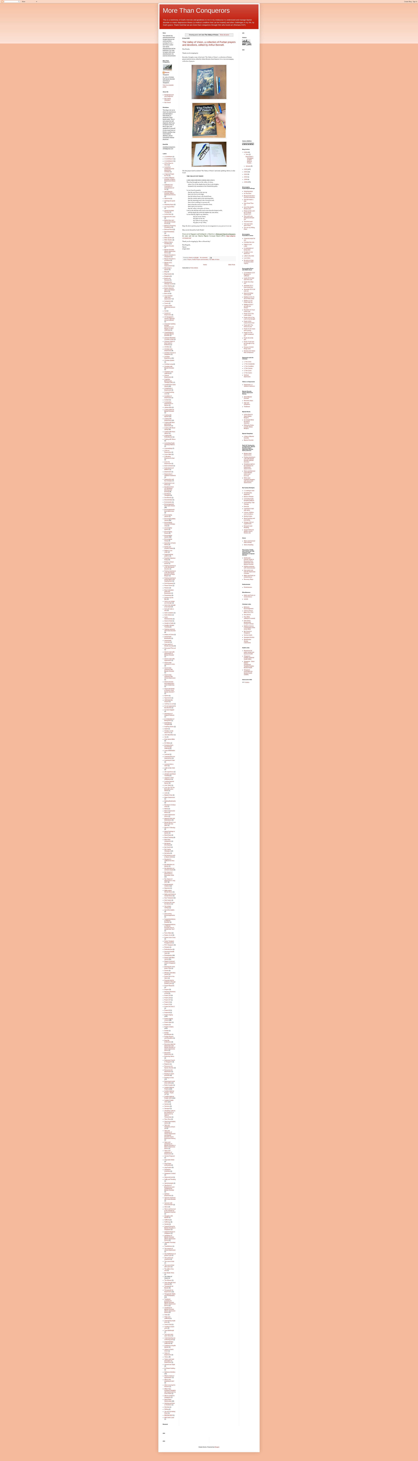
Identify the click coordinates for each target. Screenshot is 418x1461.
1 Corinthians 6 (168, 161)
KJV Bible (167, 743)
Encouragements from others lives (169, 510)
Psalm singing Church (168, 1019)
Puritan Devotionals (167, 1033)
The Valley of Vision (214, 259)
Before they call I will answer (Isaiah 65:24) (169, 222)
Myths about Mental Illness (168, 891)
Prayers (189, 259)
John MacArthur (169, 735)
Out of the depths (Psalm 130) (249, 207)
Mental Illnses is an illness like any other (170, 824)
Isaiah (166, 729)
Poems (166, 970)
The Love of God (169, 1261)
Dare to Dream (168, 466)
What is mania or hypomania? (169, 1376)
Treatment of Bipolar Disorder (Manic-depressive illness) (169, 1310)
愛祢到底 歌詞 (168, 1415)
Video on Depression (167, 1353)
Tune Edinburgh (169, 1330)
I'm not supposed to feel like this (170, 706)
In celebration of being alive (248, 249)
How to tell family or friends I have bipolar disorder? (169, 690)
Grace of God (168, 621)
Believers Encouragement (248, 607)
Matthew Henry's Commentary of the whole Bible (249, 627)
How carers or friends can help (169, 645)
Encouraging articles (168, 515)
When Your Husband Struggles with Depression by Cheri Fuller (170, 1391)
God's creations (169, 613)
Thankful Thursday (169, 1242)
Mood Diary (167, 835)
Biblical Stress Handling (168, 242)
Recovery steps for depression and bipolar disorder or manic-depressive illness (169, 1047)
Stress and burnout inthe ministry (249, 541)
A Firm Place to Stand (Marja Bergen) (248, 416)
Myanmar (167, 888)
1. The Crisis (247, 362)
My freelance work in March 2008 (169, 856)
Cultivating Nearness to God (169, 457)
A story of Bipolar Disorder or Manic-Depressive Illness (169, 179)
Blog (165, 272)
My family (167, 853)
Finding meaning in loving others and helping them (170, 579)
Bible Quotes (168, 237)
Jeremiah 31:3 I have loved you (248, 286)
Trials (166, 1314)
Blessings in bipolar (168, 268)
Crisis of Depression (167, 451)
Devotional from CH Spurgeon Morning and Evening (169, 489)
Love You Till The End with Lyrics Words (169, 789)
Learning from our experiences (169, 757)
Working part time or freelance (169, 1404)
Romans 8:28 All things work (249, 347)
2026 (246, 152)
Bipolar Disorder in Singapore (169, 255)
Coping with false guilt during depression (169, 424)
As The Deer (247, 193)
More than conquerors (167, 840)
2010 (246, 177)
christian (166, 347)
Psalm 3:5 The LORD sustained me (249, 334)
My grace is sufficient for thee (169, 859)
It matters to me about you (248, 252)
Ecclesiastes (168, 502)
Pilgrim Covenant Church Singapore (169, 962)
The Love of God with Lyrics (169, 1265)
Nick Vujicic (167, 900)
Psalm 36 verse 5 (169, 1006)
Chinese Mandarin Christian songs (169, 338)
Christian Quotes (169, 360)
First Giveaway (168, 583)
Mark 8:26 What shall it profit (248, 294)
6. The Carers (248, 373)
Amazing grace (248, 191)
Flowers (166, 588)
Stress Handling (248, 545)
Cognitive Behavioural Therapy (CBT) (168, 381)
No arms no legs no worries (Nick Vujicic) (249, 262)
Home (205, 264)
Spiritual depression (247, 375)
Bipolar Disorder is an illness (169, 259)
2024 (246, 172)
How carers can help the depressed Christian (249, 571)
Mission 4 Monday (169, 827)
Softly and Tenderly (170, 1179)
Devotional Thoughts (167, 494)
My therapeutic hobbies (168, 885)
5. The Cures (247, 370)
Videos (166, 1357)
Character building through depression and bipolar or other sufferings (169, 327)
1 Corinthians (168, 156)
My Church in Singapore (248, 632)
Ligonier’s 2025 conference (169, 778)
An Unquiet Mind (169, 207)
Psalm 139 (167, 998)
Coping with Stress (169, 439)
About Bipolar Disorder (248, 397)
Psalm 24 (167, 1004)
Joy (165, 737)
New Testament (169, 898)
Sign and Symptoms (247, 403)
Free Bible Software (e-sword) (249, 617)
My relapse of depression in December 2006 (169, 873)
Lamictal (166, 754)
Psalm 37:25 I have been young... (249, 329)
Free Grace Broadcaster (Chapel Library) (249, 622)
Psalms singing (168, 1027)
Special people (168, 1183)
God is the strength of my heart (169, 605)
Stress (166, 1207)
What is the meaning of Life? (169, 1380)
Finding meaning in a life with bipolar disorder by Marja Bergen (170, 573)
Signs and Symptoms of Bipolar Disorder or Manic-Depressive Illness (170, 1145)
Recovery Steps (248, 579)
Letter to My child (249, 256)
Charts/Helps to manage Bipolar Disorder (169, 334)
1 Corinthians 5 (168, 159)
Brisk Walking (168, 286)
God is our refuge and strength (169, 602)
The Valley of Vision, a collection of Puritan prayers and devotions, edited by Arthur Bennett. (209, 43)
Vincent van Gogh (169, 1364)
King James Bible (169, 739)
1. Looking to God (249, 490)
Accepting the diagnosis (248, 493)
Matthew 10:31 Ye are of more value (249, 297)
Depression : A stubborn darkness (249, 385)
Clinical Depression (167, 376)
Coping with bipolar (167, 415)
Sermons (167, 1106)
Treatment (247, 406)
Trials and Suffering (167, 1317)
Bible (165, 235)
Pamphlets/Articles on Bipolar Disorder (169, 920)
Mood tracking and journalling (249, 519)
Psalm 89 (167, 1012)
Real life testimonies (167, 1041)
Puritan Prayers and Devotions (200, 259)
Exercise (246, 506)
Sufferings (167, 1222)
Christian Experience (167, 357)
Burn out (166, 293)
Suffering (167, 1220)
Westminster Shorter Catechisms (247, 641)
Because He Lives (169, 216)
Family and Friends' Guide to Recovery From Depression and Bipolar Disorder (249, 561)
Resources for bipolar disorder (169, 1067)
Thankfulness (168, 1246)
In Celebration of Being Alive (169, 719)
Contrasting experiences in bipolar (168, 403)
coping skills (168, 407)
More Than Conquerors (196, 10)
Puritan (166, 1030)
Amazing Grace (169, 204)
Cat (165, 311)
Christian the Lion (249, 242)
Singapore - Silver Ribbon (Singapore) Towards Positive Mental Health (249, 665)
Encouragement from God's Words (169, 505)
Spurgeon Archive (249, 637)
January (248, 166)
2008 (246, 182)
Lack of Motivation (169, 750)
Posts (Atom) (194, 268)
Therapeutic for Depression (168, 1290)
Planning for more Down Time (169, 967)
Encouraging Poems (168, 532)
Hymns (166, 695)
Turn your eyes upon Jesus (168, 1335)
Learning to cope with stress (249, 509)
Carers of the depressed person (169, 306)
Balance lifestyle (249, 496)
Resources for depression (168, 1070)
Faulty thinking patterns (168, 555)
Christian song (168, 364)
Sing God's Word (169, 1160)
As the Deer (167, 214)
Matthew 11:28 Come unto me (248, 301)
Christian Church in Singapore (170, 353)
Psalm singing (168, 1015)
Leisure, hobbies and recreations (249, 513)
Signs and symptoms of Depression (168, 1152)
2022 (246, 174)
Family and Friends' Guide (168, 547)
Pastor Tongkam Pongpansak (169, 941)
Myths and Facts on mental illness (170, 895)
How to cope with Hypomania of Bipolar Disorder (169, 653)
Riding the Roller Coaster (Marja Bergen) (249, 426)
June (247, 154)
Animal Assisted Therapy (169, 211)
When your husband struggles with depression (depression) (249, 480)
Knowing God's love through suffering (168, 746)
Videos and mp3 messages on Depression (169, 1360)
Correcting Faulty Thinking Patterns (169, 443)
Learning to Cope (169, 760)
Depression (167, 471)
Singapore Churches (167, 1170)
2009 (246, 179)
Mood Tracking (168, 837)
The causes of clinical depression (169, 1249)
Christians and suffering (168, 372)
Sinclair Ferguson (169, 1156)
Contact (166, 400)
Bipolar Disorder (169, 246)
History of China (169, 634)
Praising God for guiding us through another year (169, 982)
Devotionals (167, 497)
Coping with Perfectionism (168, 436)
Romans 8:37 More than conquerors (249, 351)
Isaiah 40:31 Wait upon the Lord (249, 278)
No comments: (204, 257)
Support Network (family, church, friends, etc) (249, 531)
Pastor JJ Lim (168, 935)
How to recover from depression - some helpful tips (169, 683)
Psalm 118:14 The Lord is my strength (249, 318)
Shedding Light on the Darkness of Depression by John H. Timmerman (169, 1114)
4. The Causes (248, 368)
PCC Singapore (169, 945)
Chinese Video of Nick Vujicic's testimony (169, 343)
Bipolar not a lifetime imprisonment (168, 264)
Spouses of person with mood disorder (170, 1198)
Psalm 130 (167, 995)
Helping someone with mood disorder (170, 630)
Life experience (169, 772)
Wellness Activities (169, 1372)
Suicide (166, 1224)
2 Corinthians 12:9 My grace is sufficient (249, 274)
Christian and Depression (168, 349)
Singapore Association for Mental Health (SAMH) (248, 672)
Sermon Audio (248, 635)
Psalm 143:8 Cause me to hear (249, 322)
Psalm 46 (167, 1010)
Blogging (167, 276)
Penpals (166, 947)
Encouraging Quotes (168, 536)
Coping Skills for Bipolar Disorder (169, 410)
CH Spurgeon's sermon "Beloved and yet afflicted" (169, 318)
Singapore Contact (169, 1173)
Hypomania (167, 698)
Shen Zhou (167, 1119)
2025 (246, 169)
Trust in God (168, 1324)
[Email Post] (210, 257)
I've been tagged (169, 710)
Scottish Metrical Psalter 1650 (169, 1097)
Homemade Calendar (167, 641)
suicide (246, 599)
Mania (166, 808)
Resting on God (169, 1077)
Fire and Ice (247, 614)
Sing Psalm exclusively (167, 1164)
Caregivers (167, 301)
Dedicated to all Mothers (169, 468)
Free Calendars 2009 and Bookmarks (169, 591)
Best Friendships (169, 231)
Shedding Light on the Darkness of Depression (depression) (249, 466)
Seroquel (167, 1108)
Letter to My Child (169, 768)
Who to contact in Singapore (169, 1396)
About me (167, 198)
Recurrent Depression (167, 1053)
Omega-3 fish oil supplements (249, 523)
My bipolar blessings (167, 844)
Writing (166, 1409)
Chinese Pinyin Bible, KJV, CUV (248, 611)
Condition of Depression (168, 396)
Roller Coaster (168, 1085)
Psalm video (168, 1022)
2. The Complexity (249, 364)
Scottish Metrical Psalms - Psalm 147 (169, 1092)
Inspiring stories (169, 726)
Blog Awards (168, 274)
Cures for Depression (167, 462)
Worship (166, 1407)
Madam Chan (168, 795)
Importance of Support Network (169, 714)
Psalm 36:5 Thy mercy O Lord (248, 325)
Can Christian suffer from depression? (168, 297)
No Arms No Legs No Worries (169, 903)
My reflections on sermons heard (169, 869)
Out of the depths (169, 910)
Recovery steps (248, 400)
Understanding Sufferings (168, 1342)
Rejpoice (167, 1064)
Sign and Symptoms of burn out (169, 1126)
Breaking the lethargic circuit (168, 283)
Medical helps (248, 516)
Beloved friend (168, 229)
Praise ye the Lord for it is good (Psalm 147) (249, 212)
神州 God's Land (169, 1417)
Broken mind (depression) (247, 454)
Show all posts (224, 35)
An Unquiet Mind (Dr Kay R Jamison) (249, 421)
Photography (168, 955)
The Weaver (168, 1280)
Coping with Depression (167, 419)
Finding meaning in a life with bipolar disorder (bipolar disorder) (249, 459)
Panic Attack (168, 933)
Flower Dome (168, 585)
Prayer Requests (169, 985)
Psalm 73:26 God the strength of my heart (249, 343)
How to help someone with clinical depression (169, 676)
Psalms (166, 1024)
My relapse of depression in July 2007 (169, 880)
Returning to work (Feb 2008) (169, 1082)
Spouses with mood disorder (168, 1203)
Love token (247, 258)
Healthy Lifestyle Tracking (169, 626)
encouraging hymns (168, 528)
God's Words (168, 615)
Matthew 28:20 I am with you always (248, 306)
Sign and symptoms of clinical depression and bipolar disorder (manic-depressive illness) (169, 1134)
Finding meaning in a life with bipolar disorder (170, 567)
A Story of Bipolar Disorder (249, 437)
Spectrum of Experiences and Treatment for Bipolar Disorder (169, 1188)
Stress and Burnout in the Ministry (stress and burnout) (249, 473)
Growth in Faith (168, 623)
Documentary (168, 500)
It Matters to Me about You (168, 731)
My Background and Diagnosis (169, 95)
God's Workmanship (168, 617)
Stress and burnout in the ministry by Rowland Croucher (170, 1210)
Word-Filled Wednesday (167, 1400)
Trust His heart (248, 221)
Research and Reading (248, 526)
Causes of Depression (167, 313)
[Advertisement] (248, 84)
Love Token (167, 785)
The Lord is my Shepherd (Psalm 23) (249, 218)
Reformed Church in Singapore (169, 1061)
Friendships (167, 595)
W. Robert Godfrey (169, 1368)
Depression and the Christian (169, 480)
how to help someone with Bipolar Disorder (169, 669)
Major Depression (169, 797)
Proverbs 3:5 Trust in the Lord (249, 310)
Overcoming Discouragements (169, 914)
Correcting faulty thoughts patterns (249, 499)
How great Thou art (170, 648)
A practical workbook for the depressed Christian (169, 169)
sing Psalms (168, 1167)
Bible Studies (168, 240)
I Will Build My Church (168, 700)
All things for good (169, 201)
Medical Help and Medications (169, 819)
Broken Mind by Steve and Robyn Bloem (169, 289)
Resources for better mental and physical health (249, 652)
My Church (167, 102)
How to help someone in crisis (169, 663)
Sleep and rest (168, 1177)
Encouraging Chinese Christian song (169, 524)
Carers (166, 303)
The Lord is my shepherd (168, 1258)
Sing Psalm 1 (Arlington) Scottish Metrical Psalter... (249, 160)
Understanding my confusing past (169, 1338)
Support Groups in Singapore (169, 1232)
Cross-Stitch (168, 454)
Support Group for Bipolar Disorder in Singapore (169, 1228)
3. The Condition (249, 366)
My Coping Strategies (167, 99)
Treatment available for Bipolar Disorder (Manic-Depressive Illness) (170, 1302)
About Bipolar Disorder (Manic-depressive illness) (169, 193)
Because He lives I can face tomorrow (249, 196)
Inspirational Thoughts (168, 723)
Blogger (217, 1447)
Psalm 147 (167, 1000)
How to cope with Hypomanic (169, 659)
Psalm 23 (167, 1002)
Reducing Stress (169, 1056)
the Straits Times (169, 1273)
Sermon (166, 1104)
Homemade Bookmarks (167, 637)
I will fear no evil (169, 704)
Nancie (167, 72)
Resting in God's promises (169, 1074)
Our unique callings (167, 907)
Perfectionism (168, 949)
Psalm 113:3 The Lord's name (249, 314)
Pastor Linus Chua (169, 937)
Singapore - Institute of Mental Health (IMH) (249, 657)
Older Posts (231, 264)
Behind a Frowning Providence (170, 226)
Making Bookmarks (170, 801)
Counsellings (168, 448)
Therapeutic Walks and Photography (169, 1294)
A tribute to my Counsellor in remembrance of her (169, 187)
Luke (165, 793)
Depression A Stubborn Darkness (170, 474)
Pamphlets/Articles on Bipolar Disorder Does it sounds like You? (169, 927)
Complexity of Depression (168, 389)
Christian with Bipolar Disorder (169, 367)
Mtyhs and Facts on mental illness (249, 576)
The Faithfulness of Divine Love (170, 1254)
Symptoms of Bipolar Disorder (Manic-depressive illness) (169, 1238)
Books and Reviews (167, 279)
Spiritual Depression (167, 1194)
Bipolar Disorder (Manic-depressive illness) (169, 251)
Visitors (247, 682)
